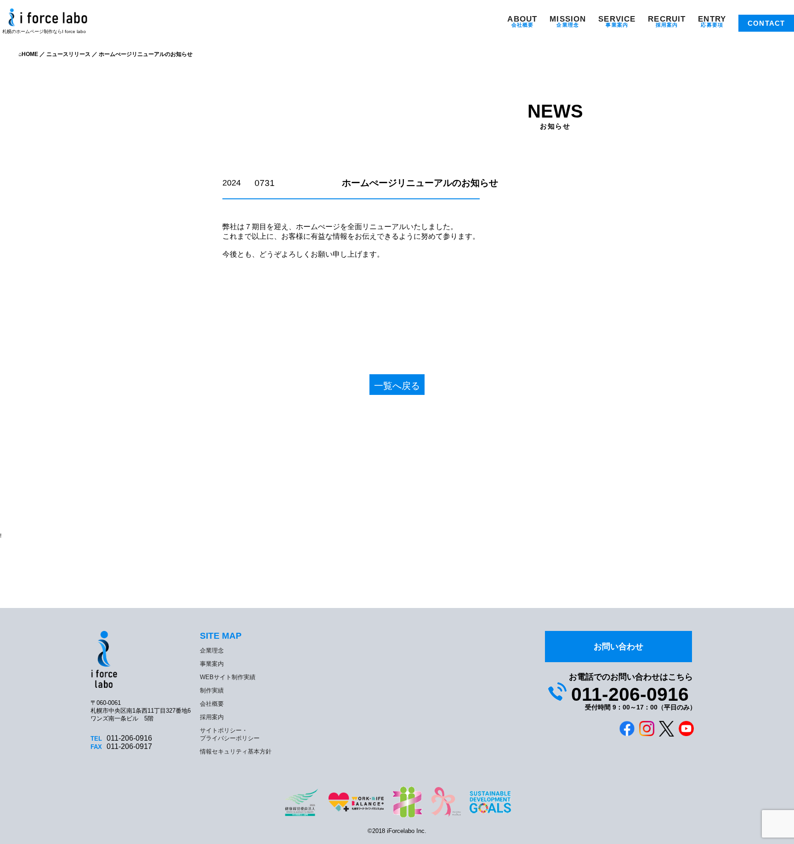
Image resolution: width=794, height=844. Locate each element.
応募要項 (712, 25)
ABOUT (522, 19)
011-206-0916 (630, 694)
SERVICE (616, 19)
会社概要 (522, 25)
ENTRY (712, 19)
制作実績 (212, 690)
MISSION (568, 19)
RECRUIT (667, 19)
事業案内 (617, 25)
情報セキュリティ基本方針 (236, 751)
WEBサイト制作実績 (227, 677)
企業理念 (567, 25)
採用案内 (667, 25)
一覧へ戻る (397, 386)
